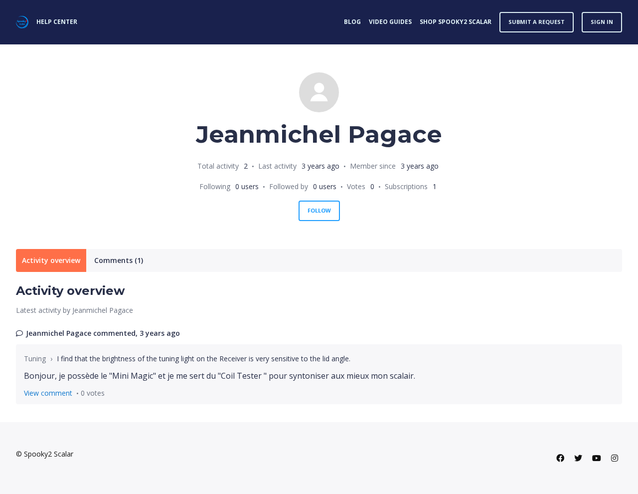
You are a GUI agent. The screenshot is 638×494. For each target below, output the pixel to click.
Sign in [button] (602, 21)
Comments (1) (118, 260)
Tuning (35, 358)
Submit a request (536, 21)
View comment (48, 393)
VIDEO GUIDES (390, 21)
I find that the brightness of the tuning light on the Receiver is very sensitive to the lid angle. (203, 358)
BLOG (352, 21)
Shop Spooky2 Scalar (455, 21)
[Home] (22, 22)
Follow (319, 210)
